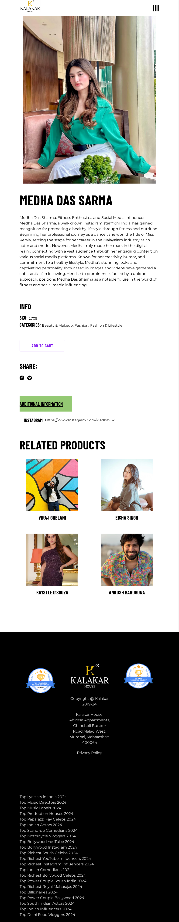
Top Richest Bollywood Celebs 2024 (53, 875)
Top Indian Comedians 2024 (46, 870)
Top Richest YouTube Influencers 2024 (55, 858)
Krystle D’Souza (52, 592)
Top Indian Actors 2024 (41, 825)
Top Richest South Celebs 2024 (49, 853)
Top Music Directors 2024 (43, 802)
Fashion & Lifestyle (106, 325)
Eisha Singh (126, 517)
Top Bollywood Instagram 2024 (48, 847)
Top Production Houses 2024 (46, 813)
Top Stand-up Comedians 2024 (49, 830)
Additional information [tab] (41, 404)
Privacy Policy (89, 753)
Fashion (81, 325)
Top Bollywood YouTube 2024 (47, 841)
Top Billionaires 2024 (39, 892)
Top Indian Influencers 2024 (46, 909)
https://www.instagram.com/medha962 (80, 420)
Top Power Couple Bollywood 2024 (52, 898)
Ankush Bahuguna (127, 592)
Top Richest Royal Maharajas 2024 (51, 886)
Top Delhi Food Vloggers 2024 (47, 914)
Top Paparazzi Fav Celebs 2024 (48, 819)
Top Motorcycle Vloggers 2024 (48, 836)
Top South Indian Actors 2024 (47, 903)
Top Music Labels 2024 (40, 808)
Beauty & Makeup (57, 325)
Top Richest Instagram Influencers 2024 (57, 864)
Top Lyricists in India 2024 (43, 797)
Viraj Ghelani (52, 517)
